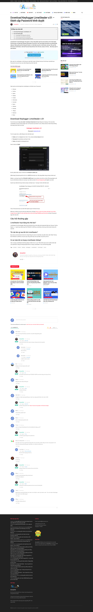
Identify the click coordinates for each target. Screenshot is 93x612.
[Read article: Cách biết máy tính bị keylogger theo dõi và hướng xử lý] (50, 293)
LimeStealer (34, 247)
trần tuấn (26, 340)
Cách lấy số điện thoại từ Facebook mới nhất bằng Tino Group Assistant (21, 528)
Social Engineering (41, 180)
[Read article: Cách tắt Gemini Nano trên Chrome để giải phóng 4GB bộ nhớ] (38, 71)
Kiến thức (12, 1)
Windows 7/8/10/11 (15, 297)
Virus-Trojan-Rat (38, 24)
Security (19, 1)
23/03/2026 (20, 77)
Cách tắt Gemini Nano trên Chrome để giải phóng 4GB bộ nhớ (33, 283)
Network (15, 1)
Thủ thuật (27, 1)
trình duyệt (40, 247)
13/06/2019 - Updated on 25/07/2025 (27, 24)
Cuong (17, 457)
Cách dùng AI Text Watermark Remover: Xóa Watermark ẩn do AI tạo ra (75, 81)
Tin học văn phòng (33, 1)
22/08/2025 (29, 304)
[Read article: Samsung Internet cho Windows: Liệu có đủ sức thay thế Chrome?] (13, 76)
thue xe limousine (20, 440)
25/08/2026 (72, 67)
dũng (26, 388)
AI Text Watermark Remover (73, 1)
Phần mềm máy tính (48, 278)
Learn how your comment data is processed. (35, 324)
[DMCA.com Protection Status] (38, 533)
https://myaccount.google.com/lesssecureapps (39, 405)
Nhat (26, 483)
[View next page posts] (35, 82)
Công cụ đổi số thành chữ (62, 1)
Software (23, 1)
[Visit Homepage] (27, 6)
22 (57, 24)
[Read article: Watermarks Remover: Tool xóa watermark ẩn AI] (64, 74)
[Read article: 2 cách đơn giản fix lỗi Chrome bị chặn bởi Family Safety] (38, 76)
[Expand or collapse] (56, 29)
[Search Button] (82, 12)
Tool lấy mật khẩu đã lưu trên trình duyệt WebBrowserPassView (34, 213)
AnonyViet (16, 24)
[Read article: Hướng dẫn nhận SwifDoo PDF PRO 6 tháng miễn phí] (64, 67)
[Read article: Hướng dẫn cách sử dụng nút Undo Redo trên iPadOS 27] (64, 90)
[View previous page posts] (33, 82)
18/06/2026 (13, 285)
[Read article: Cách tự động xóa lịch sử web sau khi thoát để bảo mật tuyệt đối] (34, 293)
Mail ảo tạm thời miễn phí (44, 1)
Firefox (19, 247)
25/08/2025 (44, 77)
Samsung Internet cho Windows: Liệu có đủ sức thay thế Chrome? (50, 283)
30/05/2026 (29, 285)
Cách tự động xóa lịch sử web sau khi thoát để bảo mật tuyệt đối (34, 301)
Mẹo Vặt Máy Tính (15, 278)
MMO (74, 12)
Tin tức (38, 1)
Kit (25, 372)
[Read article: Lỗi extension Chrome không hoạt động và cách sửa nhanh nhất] (13, 71)
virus (45, 247)
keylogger (28, 247)
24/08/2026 (72, 75)
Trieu (26, 434)
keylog (23, 247)
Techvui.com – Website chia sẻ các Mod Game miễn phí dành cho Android (21, 541)
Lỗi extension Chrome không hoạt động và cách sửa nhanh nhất (17, 283)
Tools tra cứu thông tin (53, 1)
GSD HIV (26, 404)
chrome (14, 247)
